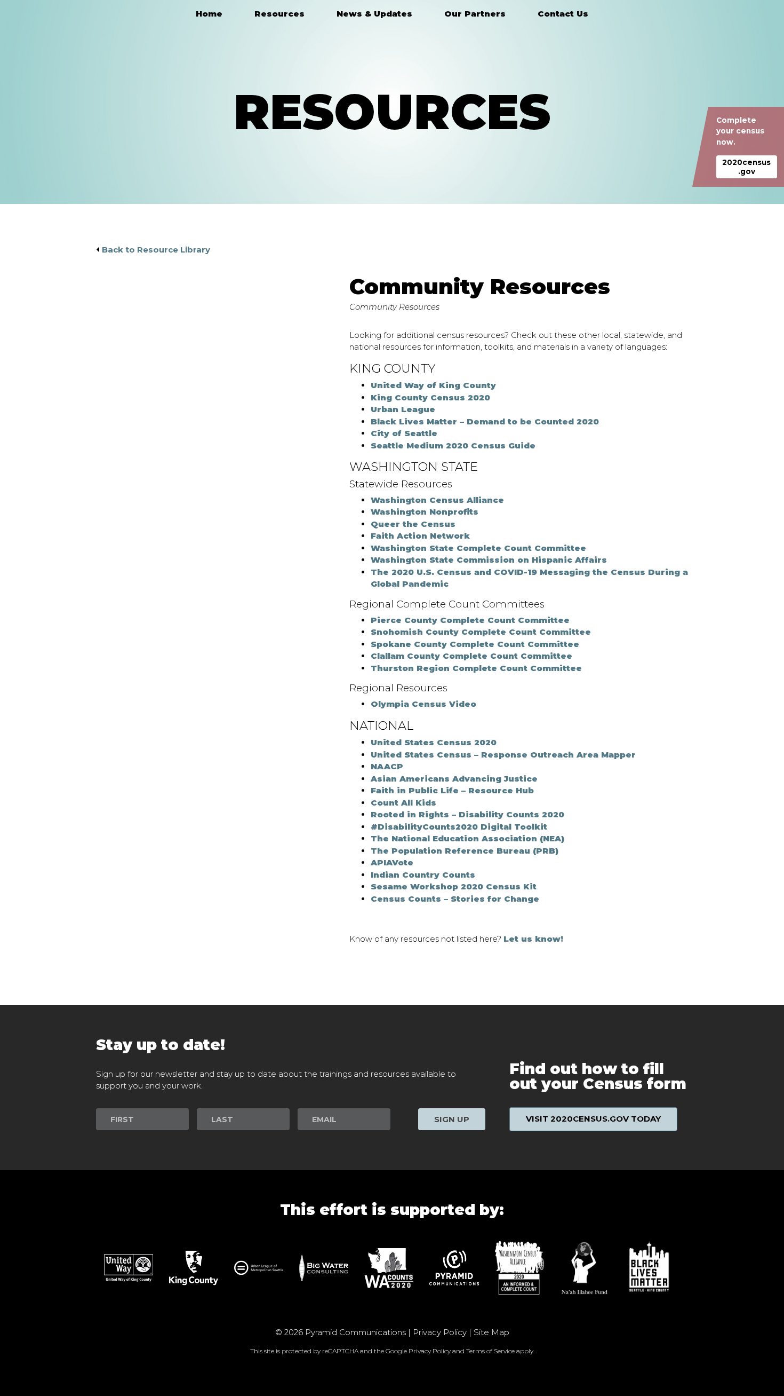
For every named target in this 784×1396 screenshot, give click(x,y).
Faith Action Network (420, 536)
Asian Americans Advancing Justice (454, 779)
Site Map (491, 1332)
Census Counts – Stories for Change (455, 899)
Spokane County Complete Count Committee (475, 644)
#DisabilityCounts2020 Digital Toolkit (459, 827)
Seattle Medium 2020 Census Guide (453, 445)
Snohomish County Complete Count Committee (481, 632)
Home (209, 14)
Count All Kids (403, 803)
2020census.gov (746, 166)
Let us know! (533, 939)
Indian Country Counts (423, 875)
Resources (279, 14)
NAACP (387, 766)
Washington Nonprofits (424, 512)
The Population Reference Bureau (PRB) (464, 851)
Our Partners (475, 14)
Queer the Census (413, 524)
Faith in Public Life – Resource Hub (452, 790)
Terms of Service (490, 1351)
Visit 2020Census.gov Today (593, 1119)
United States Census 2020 (434, 742)
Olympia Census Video (423, 704)
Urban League (403, 409)
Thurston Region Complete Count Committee (476, 668)
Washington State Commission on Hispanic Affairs (489, 560)
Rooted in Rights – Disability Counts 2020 (467, 814)
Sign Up (451, 1119)
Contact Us (563, 14)
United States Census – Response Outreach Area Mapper (503, 755)
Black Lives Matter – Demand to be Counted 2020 (485, 421)
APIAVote (392, 862)
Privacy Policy (440, 1332)
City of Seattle (404, 433)
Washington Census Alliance (437, 500)
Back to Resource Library (156, 250)
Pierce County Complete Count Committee (470, 620)
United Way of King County (433, 385)
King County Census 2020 (430, 397)
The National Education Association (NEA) (467, 838)
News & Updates (374, 14)
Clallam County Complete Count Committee (471, 656)
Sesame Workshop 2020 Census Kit (454, 886)
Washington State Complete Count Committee (478, 548)
